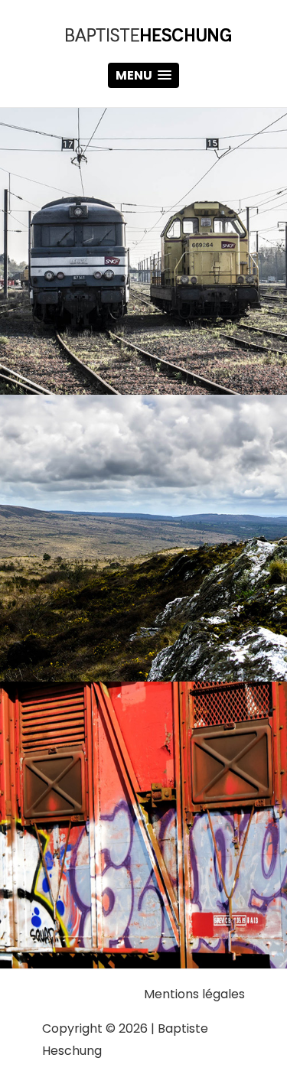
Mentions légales (194, 994)
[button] (143, 75)
